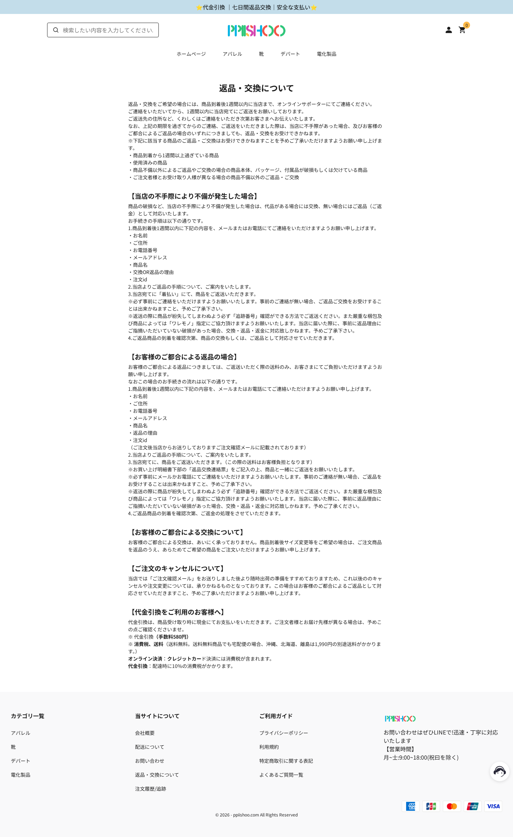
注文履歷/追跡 (150, 788)
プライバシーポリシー (283, 732)
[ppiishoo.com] (256, 29)
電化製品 (326, 53)
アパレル (232, 53)
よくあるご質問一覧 (281, 774)
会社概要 (145, 732)
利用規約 (269, 746)
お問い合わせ (149, 760)
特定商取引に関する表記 (286, 760)
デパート (290, 53)
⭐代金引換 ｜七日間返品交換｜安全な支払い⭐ (256, 7)
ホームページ (191, 53)
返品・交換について (157, 774)
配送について (149, 746)
